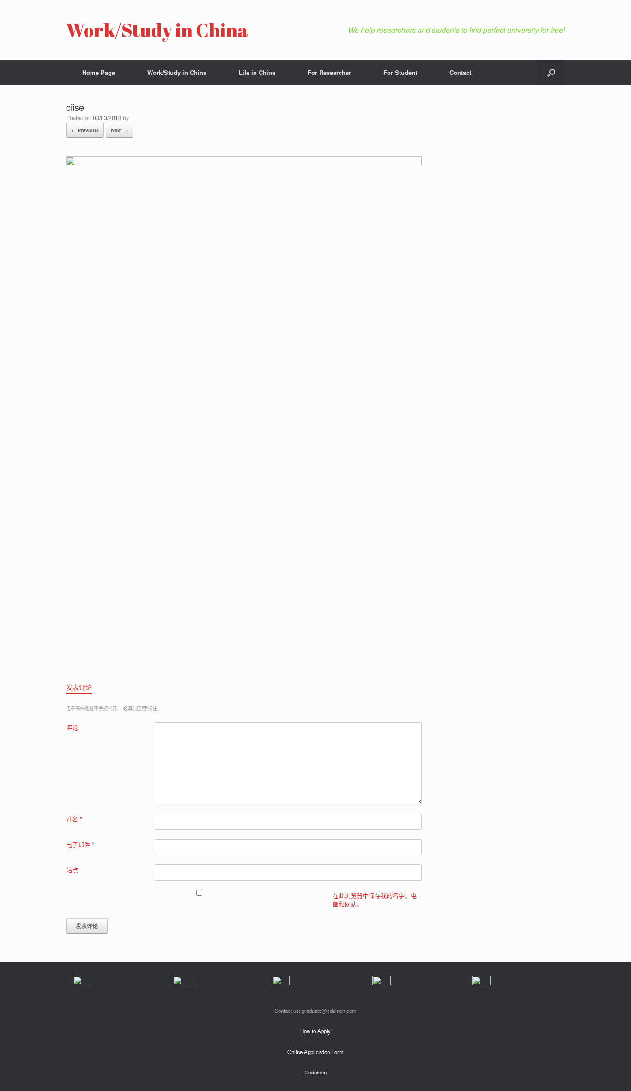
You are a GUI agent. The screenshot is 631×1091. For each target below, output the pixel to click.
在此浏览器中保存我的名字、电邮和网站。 (375, 900)
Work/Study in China (176, 72)
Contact (460, 72)
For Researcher (329, 72)
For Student (400, 72)
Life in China (257, 72)
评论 (72, 727)
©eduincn (316, 1072)
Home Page (98, 72)
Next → (119, 130)
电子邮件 (80, 844)
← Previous (85, 130)
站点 (72, 869)
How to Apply (315, 1031)
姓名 (74, 819)
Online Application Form (315, 1051)
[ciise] (244, 163)
